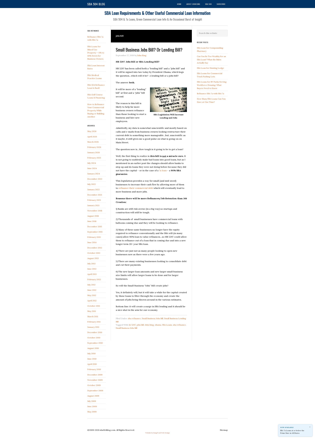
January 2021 (93, 205)
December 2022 (94, 179)
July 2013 (91, 263)
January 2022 (93, 189)
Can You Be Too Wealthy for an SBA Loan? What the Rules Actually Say (211, 59)
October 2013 (93, 253)
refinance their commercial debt (136, 188)
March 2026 (93, 142)
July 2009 (91, 401)
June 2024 (92, 168)
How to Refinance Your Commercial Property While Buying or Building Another (95, 110)
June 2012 (91, 290)
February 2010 (94, 369)
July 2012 (91, 284)
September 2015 (94, 232)
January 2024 (93, 173)
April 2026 (92, 136)
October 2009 (94, 385)
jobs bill (140, 325)
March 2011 (92, 316)
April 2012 (92, 300)
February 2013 (94, 279)
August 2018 (93, 216)
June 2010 (91, 359)
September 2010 (95, 343)
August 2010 (93, 348)
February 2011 (94, 322)
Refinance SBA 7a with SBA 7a (210, 93)
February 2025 (94, 158)
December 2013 (94, 247)
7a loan (163, 170)
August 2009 (93, 396)
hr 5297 (132, 325)
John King (149, 325)
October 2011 (93, 306)
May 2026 (91, 131)
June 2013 (91, 269)
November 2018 (94, 210)
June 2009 (92, 406)
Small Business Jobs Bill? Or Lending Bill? (149, 49)
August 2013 (93, 258)
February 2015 (94, 237)
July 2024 (91, 163)
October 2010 (93, 337)
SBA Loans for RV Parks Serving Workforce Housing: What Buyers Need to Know (212, 85)
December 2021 (94, 195)
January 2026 (93, 152)
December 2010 (94, 332)
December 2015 (94, 226)
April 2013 (92, 274)
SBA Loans (167, 325)
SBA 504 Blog (96, 4)
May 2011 (91, 311)
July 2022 (91, 184)
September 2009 (95, 390)
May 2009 (92, 411)
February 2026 (94, 147)
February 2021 (94, 200)
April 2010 (92, 364)
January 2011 (93, 327)
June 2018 (91, 221)
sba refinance (134, 318)
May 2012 (91, 295)
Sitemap (224, 430)
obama (158, 325)
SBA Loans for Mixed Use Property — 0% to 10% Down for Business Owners (95, 52)
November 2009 (95, 380)
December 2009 (94, 374)
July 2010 (91, 353)
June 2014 (91, 242)
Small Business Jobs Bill (152, 318)
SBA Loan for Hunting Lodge (210, 68)
